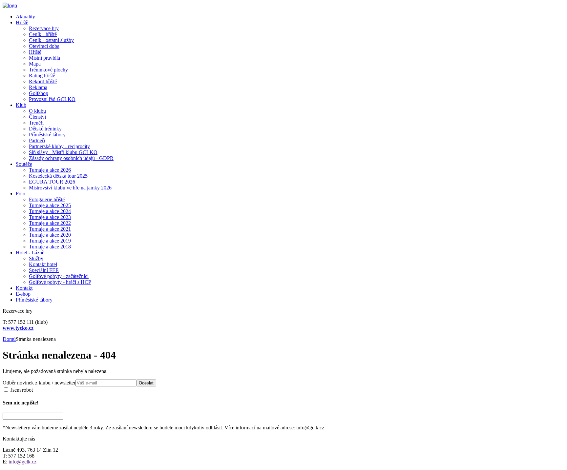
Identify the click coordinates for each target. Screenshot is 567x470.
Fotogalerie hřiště (47, 199)
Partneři (37, 140)
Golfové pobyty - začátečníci (59, 276)
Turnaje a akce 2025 (50, 205)
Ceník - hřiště (43, 34)
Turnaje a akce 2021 (50, 229)
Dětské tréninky (45, 128)
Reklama (38, 87)
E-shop (23, 294)
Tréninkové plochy (48, 69)
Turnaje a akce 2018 (50, 246)
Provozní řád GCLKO (52, 99)
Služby (36, 258)
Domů (9, 339)
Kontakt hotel (43, 264)
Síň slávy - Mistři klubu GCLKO (63, 152)
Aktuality (25, 16)
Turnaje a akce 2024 (50, 211)
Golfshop (38, 93)
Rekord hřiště (43, 81)
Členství (37, 117)
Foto (20, 193)
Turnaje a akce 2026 (50, 170)
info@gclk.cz (22, 461)
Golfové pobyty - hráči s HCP (60, 282)
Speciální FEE (44, 270)
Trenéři (36, 123)
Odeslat (146, 383)
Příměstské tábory (47, 134)
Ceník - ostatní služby (51, 40)
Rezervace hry (44, 28)
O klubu (37, 111)
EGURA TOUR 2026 (52, 182)
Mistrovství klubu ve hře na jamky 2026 (70, 187)
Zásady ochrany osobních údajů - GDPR (71, 158)
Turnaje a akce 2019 (50, 241)
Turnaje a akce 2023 (50, 217)
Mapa (35, 64)
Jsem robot (21, 390)
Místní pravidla (44, 58)
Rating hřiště (42, 75)
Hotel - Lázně (30, 252)
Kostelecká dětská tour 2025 (58, 176)
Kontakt (24, 288)
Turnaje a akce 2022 (50, 223)
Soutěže (24, 164)
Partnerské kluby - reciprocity (59, 146)
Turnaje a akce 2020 (50, 235)
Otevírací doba (44, 46)
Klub (21, 105)
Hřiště (22, 22)
